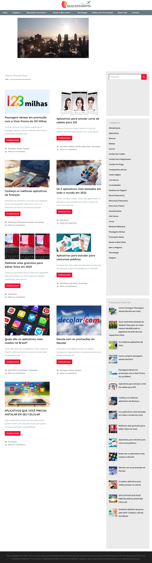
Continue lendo (12, 140)
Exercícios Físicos (116, 206)
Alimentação (114, 128)
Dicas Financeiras (117, 195)
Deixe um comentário (16, 152)
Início (5, 12)
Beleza (72, 147)
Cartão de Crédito (117, 154)
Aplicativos (64, 147)
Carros (112, 149)
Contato (135, 12)
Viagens (16, 12)
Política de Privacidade (102, 12)
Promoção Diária (116, 237)
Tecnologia (82, 12)
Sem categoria (115, 247)
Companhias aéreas (118, 169)
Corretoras (114, 180)
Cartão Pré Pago (116, 164)
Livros (111, 221)
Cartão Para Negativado (120, 159)
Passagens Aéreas (15, 149)
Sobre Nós (122, 12)
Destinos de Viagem (118, 190)
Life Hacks (73, 283)
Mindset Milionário (117, 226)
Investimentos (115, 211)
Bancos (112, 138)
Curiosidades (23, 370)
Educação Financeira (36, 12)
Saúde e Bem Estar (61, 12)
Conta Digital (115, 175)
